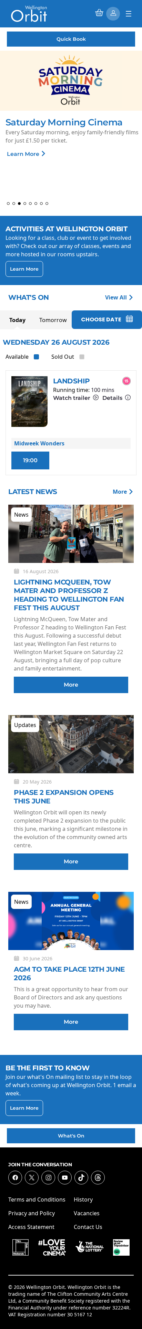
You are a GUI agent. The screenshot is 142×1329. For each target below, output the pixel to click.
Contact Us (88, 1227)
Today (17, 320)
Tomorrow (53, 320)
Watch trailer (72, 398)
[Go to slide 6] (35, 203)
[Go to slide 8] (46, 203)
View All (116, 297)
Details (113, 398)
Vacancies (87, 1213)
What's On (71, 1136)
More (120, 491)
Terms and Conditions (36, 1199)
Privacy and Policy (31, 1213)
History (83, 1199)
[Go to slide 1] (8, 203)
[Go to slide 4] (24, 203)
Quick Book (71, 39)
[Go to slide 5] (30, 203)
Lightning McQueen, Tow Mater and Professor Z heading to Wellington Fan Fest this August (69, 595)
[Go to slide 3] (19, 203)
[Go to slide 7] (41, 203)
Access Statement (31, 1227)
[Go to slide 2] (13, 203)
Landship (71, 381)
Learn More (24, 154)
